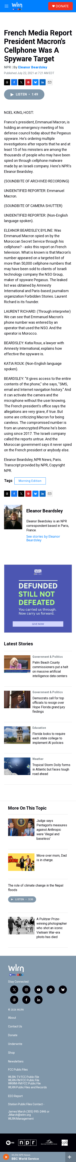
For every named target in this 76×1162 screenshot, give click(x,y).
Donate (12, 1035)
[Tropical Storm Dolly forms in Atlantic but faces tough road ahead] (17, 766)
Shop (11, 1052)
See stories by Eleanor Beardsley (43, 538)
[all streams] (70, 1157)
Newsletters (16, 1061)
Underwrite (15, 1044)
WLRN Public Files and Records (27, 1087)
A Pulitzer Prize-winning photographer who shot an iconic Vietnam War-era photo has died (51, 928)
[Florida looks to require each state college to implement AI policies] (17, 735)
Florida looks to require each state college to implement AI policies (48, 738)
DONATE (62, 6)
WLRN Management (21, 1118)
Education (39, 727)
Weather (38, 759)
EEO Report (15, 1096)
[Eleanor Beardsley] (13, 517)
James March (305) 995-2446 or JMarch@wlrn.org (28, 1113)
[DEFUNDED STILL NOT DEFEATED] (38, 599)
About (12, 1017)
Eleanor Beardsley (32, 67)
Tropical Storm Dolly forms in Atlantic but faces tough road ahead (51, 769)
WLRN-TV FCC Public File (23, 1077)
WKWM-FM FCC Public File (24, 1083)
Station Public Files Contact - (26, 1104)
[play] (6, 1157)
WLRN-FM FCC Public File (23, 1080)
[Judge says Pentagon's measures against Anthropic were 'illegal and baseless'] (21, 827)
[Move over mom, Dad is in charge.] (21, 862)
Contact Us (15, 1026)
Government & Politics (47, 656)
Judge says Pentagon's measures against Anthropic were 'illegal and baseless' (51, 830)
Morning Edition (30, 480)
